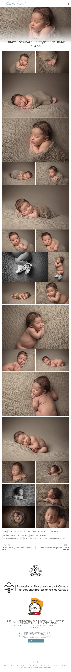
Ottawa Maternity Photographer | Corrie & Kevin (17, 548)
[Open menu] (68, 4)
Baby (5, 531)
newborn (35, 38)
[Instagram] (37, 662)
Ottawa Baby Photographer (19, 535)
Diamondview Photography (17, 531)
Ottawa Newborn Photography (33, 538)
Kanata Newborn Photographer (37, 531)
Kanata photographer (55, 531)
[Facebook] (33, 662)
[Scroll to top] (69, 472)
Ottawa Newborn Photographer (12, 538)
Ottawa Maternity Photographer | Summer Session (54, 548)
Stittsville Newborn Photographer (55, 538)
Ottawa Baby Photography (38, 535)
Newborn (6, 535)
